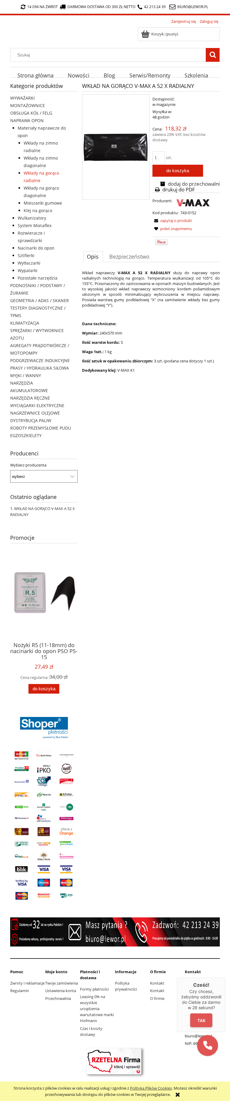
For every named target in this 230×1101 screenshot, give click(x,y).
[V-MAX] (193, 202)
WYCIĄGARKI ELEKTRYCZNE (37, 405)
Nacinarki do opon (36, 248)
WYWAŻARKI (22, 98)
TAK (201, 1020)
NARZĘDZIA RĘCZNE (30, 398)
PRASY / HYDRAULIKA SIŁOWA (39, 368)
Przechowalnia (58, 998)
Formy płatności (94, 989)
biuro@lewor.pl (192, 6)
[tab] (93, 256)
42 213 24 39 (155, 6)
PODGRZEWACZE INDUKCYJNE (40, 360)
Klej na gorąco (38, 210)
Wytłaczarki (29, 263)
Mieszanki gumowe (43, 203)
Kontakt (157, 983)
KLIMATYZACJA (24, 323)
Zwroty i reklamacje (27, 983)
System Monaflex (35, 225)
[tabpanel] (151, 321)
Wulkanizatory (32, 218)
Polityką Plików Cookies (151, 1088)
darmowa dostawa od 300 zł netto (101, 6)
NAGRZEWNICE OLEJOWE (35, 413)
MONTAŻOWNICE (27, 105)
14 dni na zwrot (42, 6)
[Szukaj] (213, 55)
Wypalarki (27, 270)
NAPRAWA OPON (27, 120)
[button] (207, 1045)
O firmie (157, 998)
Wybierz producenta (28, 465)
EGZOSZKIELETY (26, 435)
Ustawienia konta (60, 990)
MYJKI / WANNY (25, 375)
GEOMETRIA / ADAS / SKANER (39, 300)
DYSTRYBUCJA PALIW (30, 420)
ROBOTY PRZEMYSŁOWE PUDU (40, 428)
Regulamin (19, 990)
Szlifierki (26, 255)
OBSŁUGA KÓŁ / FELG (31, 113)
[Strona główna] (12, 30)
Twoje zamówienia (61, 983)
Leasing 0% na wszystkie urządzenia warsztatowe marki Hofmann (97, 1008)
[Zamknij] (225, 977)
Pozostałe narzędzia (38, 278)
